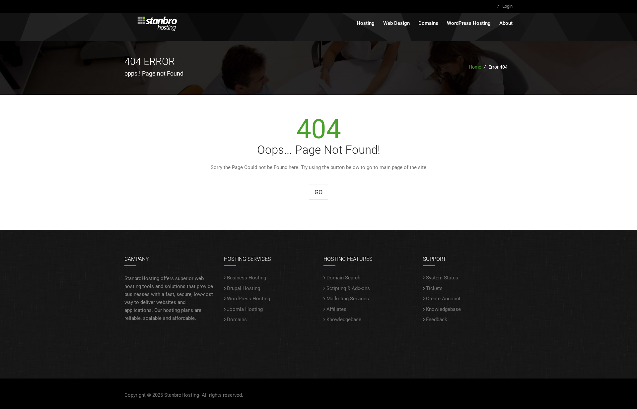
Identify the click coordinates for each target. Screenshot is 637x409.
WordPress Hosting (469, 23)
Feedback (436, 319)
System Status (442, 278)
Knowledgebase (343, 319)
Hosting (366, 23)
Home (475, 67)
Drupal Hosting (243, 288)
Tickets (434, 288)
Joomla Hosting (245, 309)
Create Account (443, 299)
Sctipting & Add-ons (348, 288)
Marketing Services (347, 299)
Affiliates (336, 309)
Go (318, 192)
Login (507, 6)
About (506, 23)
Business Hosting (246, 278)
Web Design (396, 23)
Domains (428, 23)
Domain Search (343, 278)
